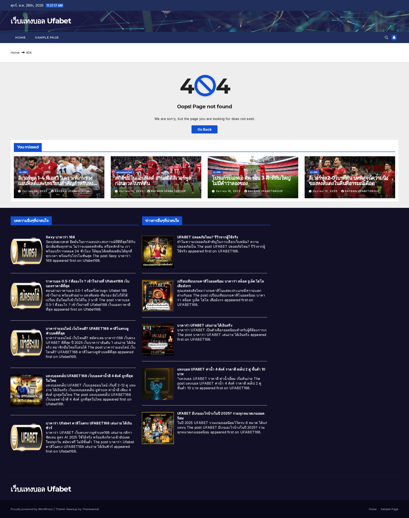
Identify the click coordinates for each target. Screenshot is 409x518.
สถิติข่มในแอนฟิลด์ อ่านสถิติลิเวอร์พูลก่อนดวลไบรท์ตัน (153, 180)
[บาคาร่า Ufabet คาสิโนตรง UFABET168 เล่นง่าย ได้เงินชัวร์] (26, 437)
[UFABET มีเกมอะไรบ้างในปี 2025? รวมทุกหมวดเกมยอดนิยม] (158, 427)
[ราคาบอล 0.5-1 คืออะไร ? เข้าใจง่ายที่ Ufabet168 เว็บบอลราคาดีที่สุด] (26, 295)
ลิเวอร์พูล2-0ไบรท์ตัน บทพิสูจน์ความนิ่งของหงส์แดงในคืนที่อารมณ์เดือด (348, 180)
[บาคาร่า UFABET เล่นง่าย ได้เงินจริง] (158, 339)
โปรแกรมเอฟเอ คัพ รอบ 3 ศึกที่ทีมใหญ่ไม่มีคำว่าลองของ (251, 180)
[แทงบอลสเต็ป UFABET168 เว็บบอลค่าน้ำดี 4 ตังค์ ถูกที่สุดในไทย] (26, 390)
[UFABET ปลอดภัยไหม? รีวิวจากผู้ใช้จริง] (158, 251)
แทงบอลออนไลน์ (124, 172)
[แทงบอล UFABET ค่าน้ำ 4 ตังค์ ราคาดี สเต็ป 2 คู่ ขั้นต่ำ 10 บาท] (158, 384)
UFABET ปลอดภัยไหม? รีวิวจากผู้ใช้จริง (207, 237)
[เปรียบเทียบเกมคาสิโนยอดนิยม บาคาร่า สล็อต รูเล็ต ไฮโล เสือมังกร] (158, 295)
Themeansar (90, 509)
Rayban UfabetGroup (72, 191)
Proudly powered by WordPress (32, 509)
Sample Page (47, 37)
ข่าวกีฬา (23, 172)
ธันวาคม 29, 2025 (35, 191)
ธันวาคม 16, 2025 (131, 191)
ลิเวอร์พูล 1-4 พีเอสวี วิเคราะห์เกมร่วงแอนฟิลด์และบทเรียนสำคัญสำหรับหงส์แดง (57, 183)
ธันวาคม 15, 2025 (325, 191)
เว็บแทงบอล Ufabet (41, 20)
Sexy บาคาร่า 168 (60, 237)
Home (20, 37)
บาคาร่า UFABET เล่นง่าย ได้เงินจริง (204, 325)
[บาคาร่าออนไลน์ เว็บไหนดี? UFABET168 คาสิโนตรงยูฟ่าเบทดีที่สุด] (26, 343)
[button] (386, 37)
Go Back (204, 129)
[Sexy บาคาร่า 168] (26, 251)
